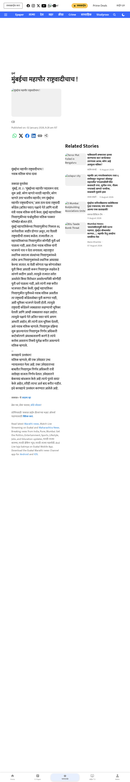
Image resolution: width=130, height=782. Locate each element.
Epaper (19, 15)
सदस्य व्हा (26, 398)
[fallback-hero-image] (75, 159)
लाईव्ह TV (92, 779)
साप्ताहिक (86, 15)
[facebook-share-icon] (27, 137)
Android (24, 454)
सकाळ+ (117, 779)
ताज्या (32, 15)
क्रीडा (61, 15)
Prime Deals (100, 5)
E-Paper (38, 779)
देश (42, 15)
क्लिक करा (28, 416)
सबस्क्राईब (81, 6)
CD (13, 122)
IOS (36, 454)
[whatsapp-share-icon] (14, 137)
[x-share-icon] (20, 137)
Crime (72, 15)
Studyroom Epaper (108, 15)
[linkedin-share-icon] (33, 137)
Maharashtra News (49, 428)
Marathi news (31, 424)
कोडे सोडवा (36, 405)
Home (12, 779)
